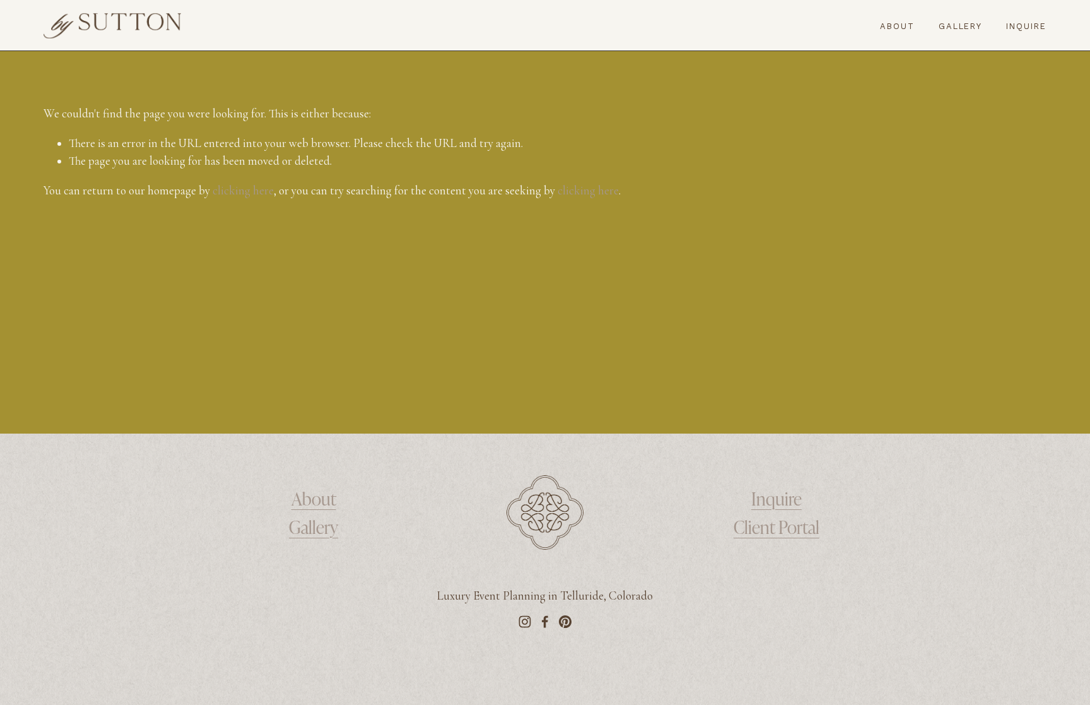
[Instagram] (525, 621)
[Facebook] (545, 621)
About (897, 26)
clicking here (243, 191)
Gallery (961, 26)
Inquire (1026, 26)
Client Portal (776, 526)
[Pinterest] (565, 621)
